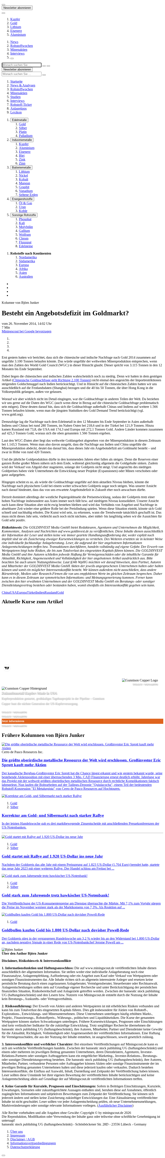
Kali (22, 223)
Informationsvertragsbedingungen (33, 1143)
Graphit (24, 187)
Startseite (16, 81)
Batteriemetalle (21, 167)
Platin (23, 132)
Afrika (23, 269)
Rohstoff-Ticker (21, 104)
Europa (24, 265)
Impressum (17, 1135)
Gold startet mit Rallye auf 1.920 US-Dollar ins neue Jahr (52, 856)
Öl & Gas (25, 203)
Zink (22, 159)
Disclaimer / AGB (22, 1139)
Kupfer (15, 19)
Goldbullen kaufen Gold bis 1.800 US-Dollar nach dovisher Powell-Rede (65, 930)
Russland (50, 592)
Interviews (17, 53)
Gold (13, 23)
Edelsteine (26, 246)
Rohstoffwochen (21, 46)
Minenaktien (18, 49)
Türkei (31, 592)
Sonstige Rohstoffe (24, 215)
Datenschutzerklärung (25, 1147)
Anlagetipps (18, 108)
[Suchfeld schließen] (44, 66)
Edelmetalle (19, 120)
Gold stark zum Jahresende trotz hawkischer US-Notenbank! (55, 895)
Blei (21, 155)
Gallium (24, 230)
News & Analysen (22, 85)
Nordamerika (28, 257)
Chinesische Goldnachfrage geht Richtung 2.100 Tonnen (51, 380)
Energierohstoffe (22, 199)
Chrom (23, 238)
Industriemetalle (22, 140)
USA (13, 592)
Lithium (15, 27)
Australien (26, 276)
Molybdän (26, 227)
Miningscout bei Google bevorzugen (26, 331)
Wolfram (25, 234)
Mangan (24, 183)
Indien (40, 592)
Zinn (22, 163)
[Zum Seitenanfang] (3, 1155)
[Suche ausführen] (48, 66)
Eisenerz (16, 31)
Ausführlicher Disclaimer (115, 1105)
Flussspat (25, 242)
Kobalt (23, 179)
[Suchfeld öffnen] (12, 58)
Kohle (23, 211)
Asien (23, 272)
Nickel (23, 175)
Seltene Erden (28, 195)
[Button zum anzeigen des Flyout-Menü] (3, 4)
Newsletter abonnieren (17, 7)
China (6, 592)
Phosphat (25, 219)
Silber (23, 128)
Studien (15, 97)
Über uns (16, 1131)
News (14, 42)
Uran (22, 207)
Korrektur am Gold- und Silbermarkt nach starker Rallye (53, 815)
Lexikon (16, 112)
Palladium (25, 135)
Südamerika (27, 261)
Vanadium (26, 191)
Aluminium (18, 34)
